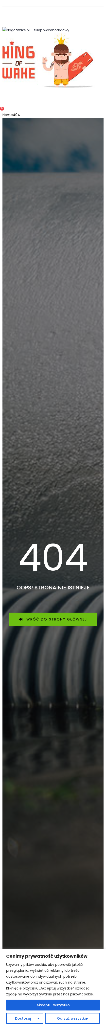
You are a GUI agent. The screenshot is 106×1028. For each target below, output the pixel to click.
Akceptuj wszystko (53, 1005)
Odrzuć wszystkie (72, 1018)
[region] (53, 988)
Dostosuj (23, 1018)
